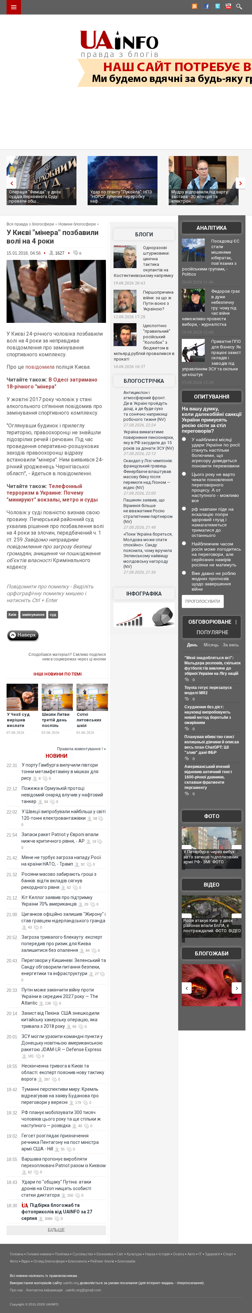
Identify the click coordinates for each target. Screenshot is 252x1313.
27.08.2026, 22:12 (139, 453)
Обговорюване (209, 622)
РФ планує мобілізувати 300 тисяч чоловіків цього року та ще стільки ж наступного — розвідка (61, 1119)
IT (200, 1254)
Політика (62, 1254)
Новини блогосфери (77, 224)
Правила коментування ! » (81, 749)
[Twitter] (216, 7)
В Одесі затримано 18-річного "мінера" (52, 383)
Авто (191, 1254)
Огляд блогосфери (49, 1261)
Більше (56, 1230)
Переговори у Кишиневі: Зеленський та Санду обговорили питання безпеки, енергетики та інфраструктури (63, 967)
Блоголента (77, 1261)
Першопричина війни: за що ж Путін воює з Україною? (158, 300)
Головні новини (39, 1254)
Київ (12, 615)
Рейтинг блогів (102, 1261)
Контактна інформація (44, 1290)
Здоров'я (212, 1254)
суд (53, 615)
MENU (14, 7)
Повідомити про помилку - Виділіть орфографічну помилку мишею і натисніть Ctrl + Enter (50, 593)
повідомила (39, 367)
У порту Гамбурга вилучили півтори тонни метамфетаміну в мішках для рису (59, 771)
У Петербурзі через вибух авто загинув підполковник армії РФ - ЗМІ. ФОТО (211, 856)
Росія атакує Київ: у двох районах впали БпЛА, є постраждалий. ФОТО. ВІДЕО (212, 925)
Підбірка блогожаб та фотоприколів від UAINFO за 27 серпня (56, 1212)
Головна (16, 1254)
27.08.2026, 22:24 (139, 425)
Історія (164, 1254)
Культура (134, 1254)
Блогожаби (211, 953)
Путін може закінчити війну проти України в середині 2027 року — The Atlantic (59, 996)
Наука (150, 1254)
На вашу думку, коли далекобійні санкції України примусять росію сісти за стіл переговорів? (212, 420)
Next (242, 183)
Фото (212, 816)
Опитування (211, 397)
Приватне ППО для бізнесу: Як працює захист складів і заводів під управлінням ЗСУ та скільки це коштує (211, 358)
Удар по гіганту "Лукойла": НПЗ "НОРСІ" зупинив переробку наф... (121, 196)
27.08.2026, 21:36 (139, 572)
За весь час (231, 645)
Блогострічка (144, 381)
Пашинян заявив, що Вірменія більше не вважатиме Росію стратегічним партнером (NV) (148, 511)
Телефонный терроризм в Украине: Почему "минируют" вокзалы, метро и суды (52, 493)
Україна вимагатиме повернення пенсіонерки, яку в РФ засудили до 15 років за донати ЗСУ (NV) (148, 440)
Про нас (16, 1290)
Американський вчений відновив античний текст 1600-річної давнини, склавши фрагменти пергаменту (208, 777)
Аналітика (212, 228)
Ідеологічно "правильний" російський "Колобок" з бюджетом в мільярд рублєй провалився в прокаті (144, 342)
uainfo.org (71, 1283)
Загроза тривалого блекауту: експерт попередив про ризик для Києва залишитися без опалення (61, 943)
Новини (56, 756)
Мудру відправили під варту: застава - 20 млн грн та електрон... (200, 196)
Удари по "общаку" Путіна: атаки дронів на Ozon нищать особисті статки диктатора (56, 1188)
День (192, 644)
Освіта (178, 1254)
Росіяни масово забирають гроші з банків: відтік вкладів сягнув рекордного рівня (58, 881)
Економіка (104, 1254)
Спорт (228, 1254)
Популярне (212, 632)
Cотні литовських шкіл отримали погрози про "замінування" (92, 728)
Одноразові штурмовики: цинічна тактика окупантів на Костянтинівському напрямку (143, 261)
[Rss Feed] (194, 7)
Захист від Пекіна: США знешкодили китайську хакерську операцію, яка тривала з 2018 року (60, 1019)
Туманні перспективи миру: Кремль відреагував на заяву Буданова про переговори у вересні (60, 1096)
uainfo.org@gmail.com (83, 1290)
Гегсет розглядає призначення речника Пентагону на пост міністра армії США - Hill (60, 1142)
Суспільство (83, 1254)
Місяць (211, 644)
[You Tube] (227, 7)
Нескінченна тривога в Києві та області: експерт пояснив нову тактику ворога (62, 1072)
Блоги (144, 234)
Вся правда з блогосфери (30, 224)
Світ (119, 1254)
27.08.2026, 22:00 (139, 493)
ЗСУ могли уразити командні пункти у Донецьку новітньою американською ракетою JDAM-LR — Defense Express (62, 1043)
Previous (9, 183)
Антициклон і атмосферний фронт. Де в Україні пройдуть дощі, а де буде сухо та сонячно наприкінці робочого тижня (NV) (145, 406)
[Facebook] (205, 7)
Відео (212, 885)
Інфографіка (144, 594)
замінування (33, 615)
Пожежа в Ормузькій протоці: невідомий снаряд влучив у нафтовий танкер (62, 795)
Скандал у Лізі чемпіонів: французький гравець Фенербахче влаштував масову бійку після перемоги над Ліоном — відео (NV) (148, 474)
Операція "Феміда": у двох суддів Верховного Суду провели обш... (35, 196)
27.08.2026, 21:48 (139, 527)
